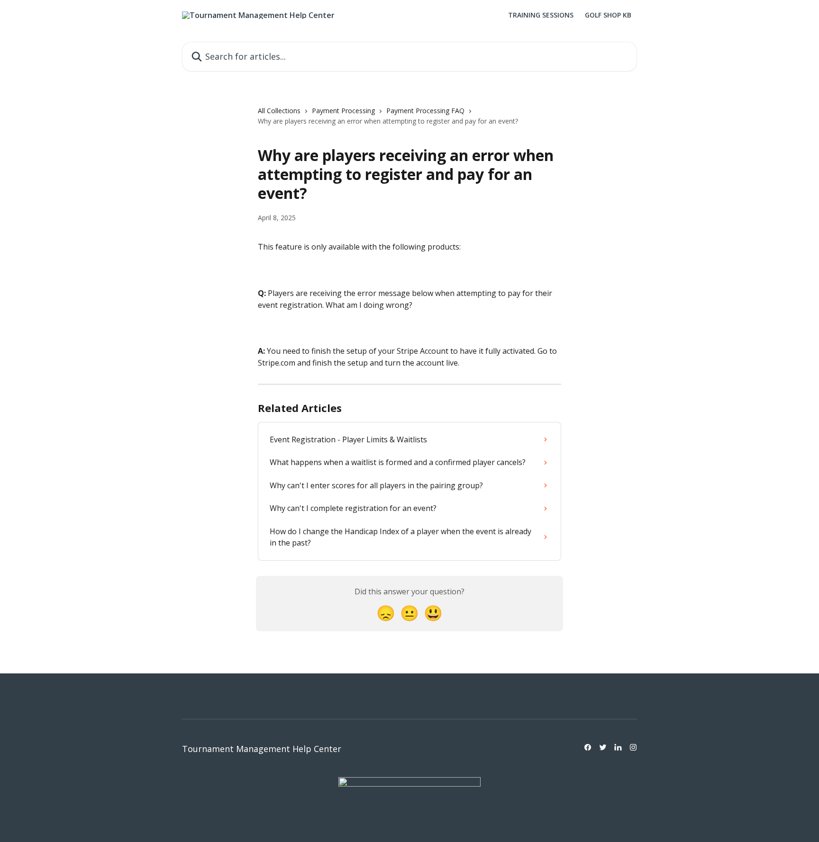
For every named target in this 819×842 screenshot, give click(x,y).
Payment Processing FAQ (425, 110)
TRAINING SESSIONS (540, 15)
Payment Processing (343, 110)
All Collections (279, 110)
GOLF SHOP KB (608, 15)
